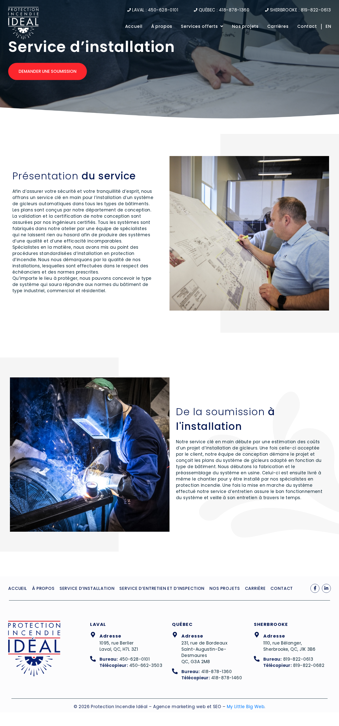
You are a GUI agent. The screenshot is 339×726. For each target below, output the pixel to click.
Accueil (133, 26)
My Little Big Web (246, 707)
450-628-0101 (134, 659)
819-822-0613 (298, 659)
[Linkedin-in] (326, 588)
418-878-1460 (226, 678)
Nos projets (245, 26)
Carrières (278, 26)
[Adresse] (93, 635)
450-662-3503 (145, 665)
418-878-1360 (216, 672)
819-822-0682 (308, 665)
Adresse (111, 636)
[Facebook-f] (314, 588)
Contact (307, 26)
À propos (161, 26)
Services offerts (199, 26)
